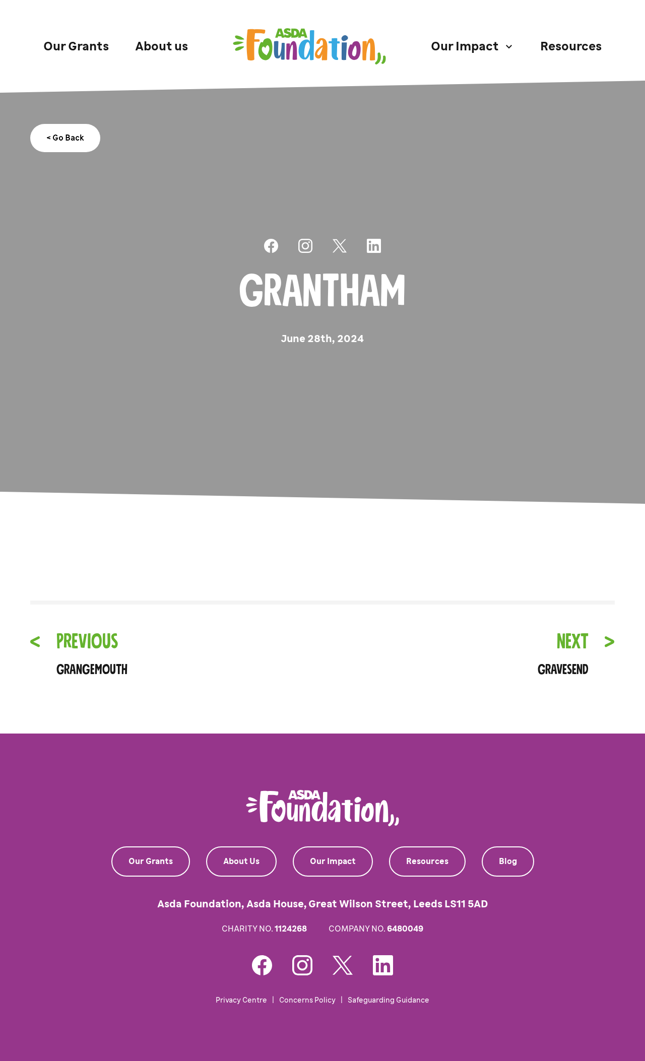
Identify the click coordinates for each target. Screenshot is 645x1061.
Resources (571, 46)
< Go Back (65, 138)
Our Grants (76, 46)
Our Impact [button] (465, 46)
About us (161, 46)
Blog (508, 861)
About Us (241, 861)
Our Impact (333, 861)
